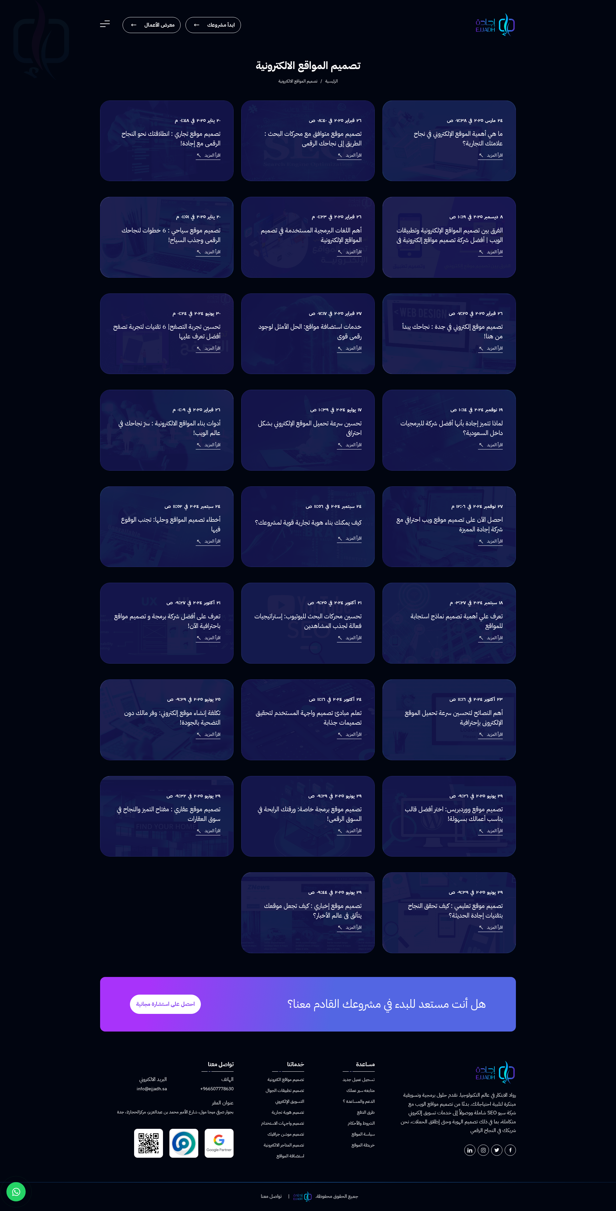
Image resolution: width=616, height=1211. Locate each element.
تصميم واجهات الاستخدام (282, 1123)
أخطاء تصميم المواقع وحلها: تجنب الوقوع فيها (170, 524)
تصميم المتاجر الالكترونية (284, 1145)
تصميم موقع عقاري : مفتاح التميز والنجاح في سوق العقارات (168, 813)
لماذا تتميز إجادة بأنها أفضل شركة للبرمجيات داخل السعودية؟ (451, 428)
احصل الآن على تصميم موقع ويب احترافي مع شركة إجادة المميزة (450, 524)
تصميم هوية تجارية (288, 1112)
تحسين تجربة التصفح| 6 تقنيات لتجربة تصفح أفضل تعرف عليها (166, 331)
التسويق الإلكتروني (289, 1101)
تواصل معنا (271, 1196)
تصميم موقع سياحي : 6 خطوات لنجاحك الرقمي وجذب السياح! (171, 235)
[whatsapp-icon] (16, 1191)
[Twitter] (496, 1150)
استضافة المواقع (290, 1156)
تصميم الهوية (465, 1122)
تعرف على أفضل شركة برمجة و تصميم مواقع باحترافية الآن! (167, 621)
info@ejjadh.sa (152, 1088)
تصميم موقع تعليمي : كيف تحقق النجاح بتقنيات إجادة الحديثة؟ (455, 910)
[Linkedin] (469, 1150)
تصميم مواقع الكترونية (286, 1079)
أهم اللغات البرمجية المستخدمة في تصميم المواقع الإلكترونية (311, 235)
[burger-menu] (105, 25)
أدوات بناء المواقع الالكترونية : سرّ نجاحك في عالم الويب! (169, 428)
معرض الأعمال (159, 25)
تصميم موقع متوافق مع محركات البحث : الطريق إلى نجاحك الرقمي (313, 138)
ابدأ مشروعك (221, 25)
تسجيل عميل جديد (359, 1079)
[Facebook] (510, 1150)
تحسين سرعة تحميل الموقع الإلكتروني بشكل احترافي (310, 428)
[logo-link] (495, 25)
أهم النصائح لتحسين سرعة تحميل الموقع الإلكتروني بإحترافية (454, 717)
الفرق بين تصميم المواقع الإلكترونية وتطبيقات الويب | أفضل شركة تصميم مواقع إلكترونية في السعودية (450, 239)
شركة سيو (507, 1113)
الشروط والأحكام (361, 1123)
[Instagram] (483, 1150)
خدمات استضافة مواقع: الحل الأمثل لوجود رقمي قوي (310, 331)
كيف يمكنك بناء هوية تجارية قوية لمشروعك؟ (308, 522)
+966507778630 (217, 1088)
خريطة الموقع (363, 1145)
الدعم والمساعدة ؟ (359, 1101)
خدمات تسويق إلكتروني (429, 1113)
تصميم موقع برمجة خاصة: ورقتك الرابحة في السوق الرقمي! (310, 813)
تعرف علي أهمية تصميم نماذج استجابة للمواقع (457, 621)
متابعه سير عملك (360, 1090)
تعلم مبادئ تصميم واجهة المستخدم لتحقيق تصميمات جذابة (309, 717)
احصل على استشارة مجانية (165, 1004)
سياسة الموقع (363, 1134)
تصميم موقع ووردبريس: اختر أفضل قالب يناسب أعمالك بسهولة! (454, 813)
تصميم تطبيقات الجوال (285, 1090)
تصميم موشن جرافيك (286, 1134)
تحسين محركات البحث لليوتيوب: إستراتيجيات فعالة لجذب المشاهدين (308, 621)
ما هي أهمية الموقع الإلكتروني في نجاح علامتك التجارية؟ (458, 138)
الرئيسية (331, 81)
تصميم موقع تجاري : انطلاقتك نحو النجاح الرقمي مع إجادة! (171, 138)
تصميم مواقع (440, 1104)
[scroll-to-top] (609, 1182)
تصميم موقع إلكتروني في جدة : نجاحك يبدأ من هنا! (452, 331)
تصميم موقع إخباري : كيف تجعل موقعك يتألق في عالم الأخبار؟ (313, 910)
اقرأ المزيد (495, 155)
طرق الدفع (366, 1112)
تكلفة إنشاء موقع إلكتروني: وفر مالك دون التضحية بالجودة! (172, 717)
